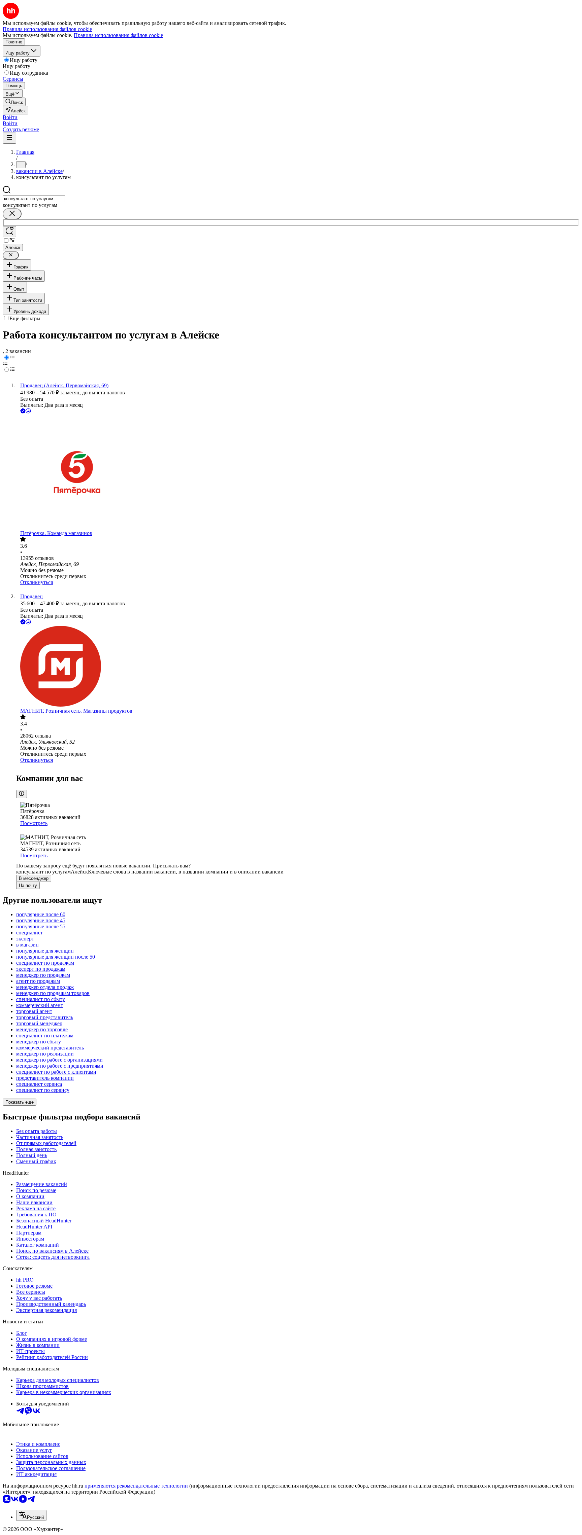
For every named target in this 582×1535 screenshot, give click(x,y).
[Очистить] (12, 213)
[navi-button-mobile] (9, 138)
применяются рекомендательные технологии (136, 1486)
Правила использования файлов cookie (118, 35)
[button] (10, 117)
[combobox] (34, 198)
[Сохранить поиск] (9, 231)
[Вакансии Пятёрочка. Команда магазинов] (297, 472)
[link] (14, 102)
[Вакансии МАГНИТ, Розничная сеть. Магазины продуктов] (297, 667)
